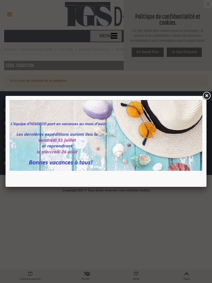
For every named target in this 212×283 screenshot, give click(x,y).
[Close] (206, 96)
